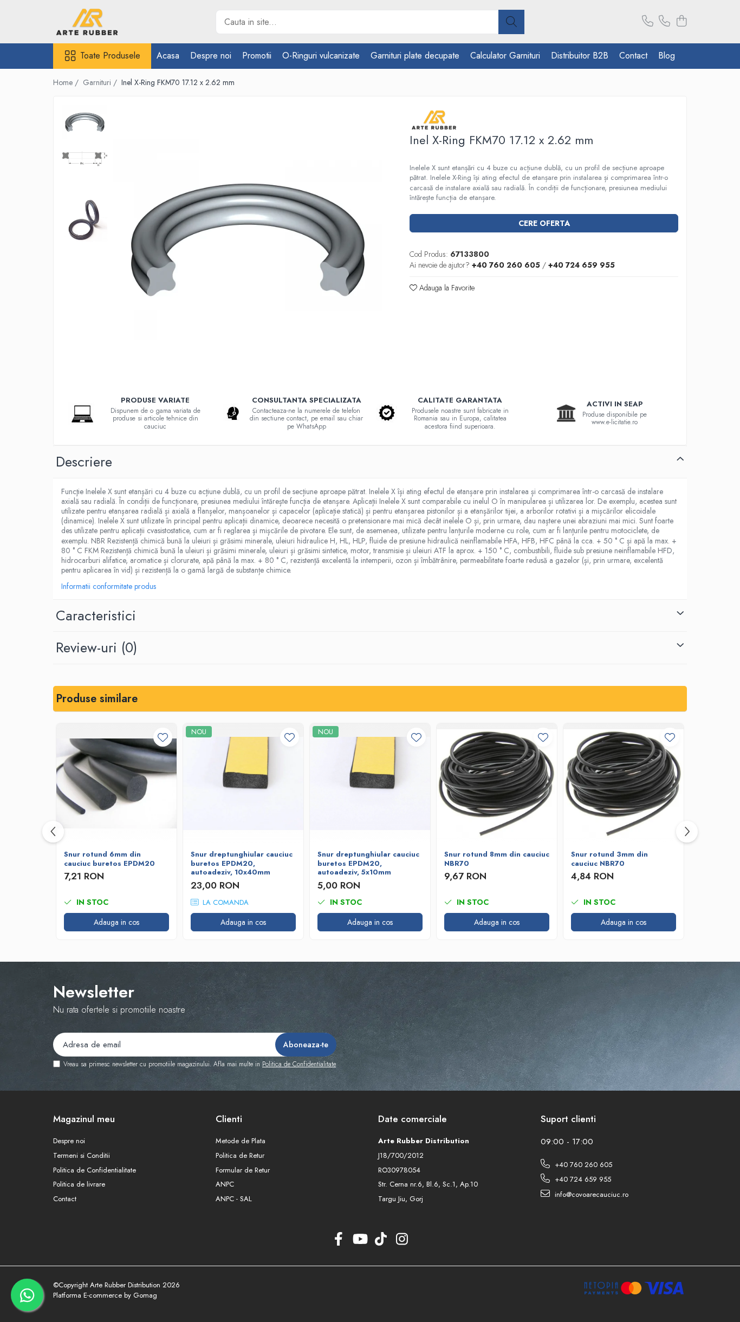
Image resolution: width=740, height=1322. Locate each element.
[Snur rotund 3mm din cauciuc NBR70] (623, 783)
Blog (666, 55)
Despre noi (210, 55)
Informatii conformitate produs (108, 586)
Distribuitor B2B (579, 55)
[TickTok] (380, 1239)
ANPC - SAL (234, 1199)
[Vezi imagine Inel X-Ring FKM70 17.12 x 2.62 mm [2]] (84, 219)
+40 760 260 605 (582, 1164)
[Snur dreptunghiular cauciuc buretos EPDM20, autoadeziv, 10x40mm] (243, 783)
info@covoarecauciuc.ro (590, 1194)
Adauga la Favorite (446, 287)
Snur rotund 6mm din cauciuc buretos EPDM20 (109, 859)
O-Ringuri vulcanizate (321, 55)
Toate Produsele (110, 56)
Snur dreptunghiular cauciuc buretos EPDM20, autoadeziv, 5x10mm (368, 864)
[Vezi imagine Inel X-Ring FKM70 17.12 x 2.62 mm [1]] (84, 159)
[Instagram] (401, 1239)
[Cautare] (511, 22)
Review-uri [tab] (96, 647)
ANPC (225, 1184)
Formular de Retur (243, 1170)
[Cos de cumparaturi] (681, 21)
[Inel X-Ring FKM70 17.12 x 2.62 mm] (247, 240)
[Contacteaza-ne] (647, 21)
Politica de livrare (79, 1184)
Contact (633, 55)
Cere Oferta (544, 223)
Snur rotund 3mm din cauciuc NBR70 (609, 859)
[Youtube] (359, 1239)
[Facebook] (338, 1239)
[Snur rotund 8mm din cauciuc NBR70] (497, 783)
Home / (67, 82)
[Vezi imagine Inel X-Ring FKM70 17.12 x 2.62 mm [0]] (84, 122)
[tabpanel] (247, 240)
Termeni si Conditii (81, 1156)
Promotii (256, 55)
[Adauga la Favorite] (162, 737)
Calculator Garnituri (505, 55)
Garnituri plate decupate (415, 55)
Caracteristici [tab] (96, 615)
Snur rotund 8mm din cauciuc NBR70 (496, 859)
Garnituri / (101, 82)
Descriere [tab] (84, 461)
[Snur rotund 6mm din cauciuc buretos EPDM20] (116, 783)
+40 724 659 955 (582, 1179)
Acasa (168, 55)
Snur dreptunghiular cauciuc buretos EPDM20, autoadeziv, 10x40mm (242, 864)
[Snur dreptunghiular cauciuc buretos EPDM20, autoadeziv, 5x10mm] (370, 783)
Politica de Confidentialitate (299, 1064)
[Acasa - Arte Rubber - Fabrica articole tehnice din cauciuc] (107, 21)
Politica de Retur (240, 1156)
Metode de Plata (240, 1141)
